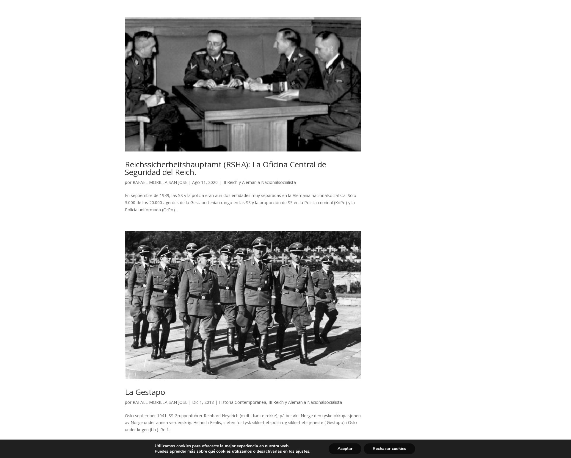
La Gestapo (145, 392)
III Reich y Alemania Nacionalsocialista (259, 182)
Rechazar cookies (389, 448)
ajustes (302, 451)
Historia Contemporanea (242, 402)
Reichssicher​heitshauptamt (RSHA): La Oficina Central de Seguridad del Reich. (225, 168)
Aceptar (345, 448)
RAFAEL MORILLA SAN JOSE (160, 182)
